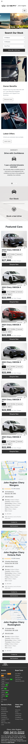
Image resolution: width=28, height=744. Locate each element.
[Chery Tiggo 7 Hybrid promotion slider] (14, 27)
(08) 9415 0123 (9, 566)
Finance (17, 675)
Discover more (8, 99)
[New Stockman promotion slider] (18, 27)
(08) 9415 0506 (9, 633)
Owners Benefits (19, 681)
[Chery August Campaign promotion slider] (9, 27)
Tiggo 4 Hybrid (5, 679)
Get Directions (14, 526)
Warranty (3, 713)
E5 (2, 701)
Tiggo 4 (3, 677)
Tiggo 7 (3, 681)
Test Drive (18, 679)
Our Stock (18, 673)
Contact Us (14, 522)
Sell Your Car (18, 677)
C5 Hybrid (4, 699)
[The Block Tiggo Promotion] (14, 21)
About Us (17, 710)
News (16, 712)
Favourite (19, 247)
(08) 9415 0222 (9, 496)
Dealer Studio (11, 742)
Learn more (7, 141)
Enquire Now (14, 264)
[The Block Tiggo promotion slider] (16, 27)
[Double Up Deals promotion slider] (12, 27)
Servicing (3, 708)
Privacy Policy (19, 719)
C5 (2, 698)
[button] (24, 10)
